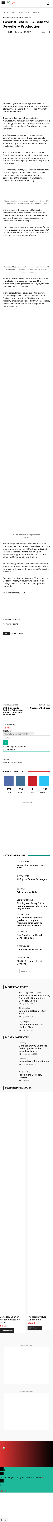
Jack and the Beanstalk (30, 949)
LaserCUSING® (17, 633)
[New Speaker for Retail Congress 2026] (9, 935)
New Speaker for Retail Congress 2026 (29, 936)
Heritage (22, 1058)
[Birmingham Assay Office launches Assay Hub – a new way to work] (9, 904)
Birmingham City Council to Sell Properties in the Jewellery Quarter (33, 1048)
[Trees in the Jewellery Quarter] (10, 1076)
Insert (4, 1520)
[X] (37, 4)
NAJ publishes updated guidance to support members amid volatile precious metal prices (29, 921)
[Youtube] (42, 4)
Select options (34, 1328)
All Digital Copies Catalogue (32, 879)
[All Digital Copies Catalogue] (9, 878)
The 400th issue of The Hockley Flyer (31, 1026)
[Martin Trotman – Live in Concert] (9, 961)
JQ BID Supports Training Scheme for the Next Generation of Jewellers (13, 711)
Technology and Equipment (29, 12)
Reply (4, 1491)
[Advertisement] (26, 679)
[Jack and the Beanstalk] (9, 948)
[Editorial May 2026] (9, 891)
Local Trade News (25, 900)
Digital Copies (23, 862)
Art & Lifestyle (24, 1072)
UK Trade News (23, 914)
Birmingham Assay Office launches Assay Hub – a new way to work (32, 906)
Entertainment (23, 946)
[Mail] (37, 1443)
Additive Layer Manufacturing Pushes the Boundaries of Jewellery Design (34, 998)
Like (9, 777)
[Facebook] (28, 4)
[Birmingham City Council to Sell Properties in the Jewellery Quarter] (10, 1047)
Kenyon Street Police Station (34, 1061)
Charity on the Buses (39, 708)
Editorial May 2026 (27, 892)
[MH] (5, 32)
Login (8, 727)
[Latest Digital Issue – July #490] (9, 865)
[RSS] (47, 1443)
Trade (12, 12)
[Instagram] (33, 4)
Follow (20, 777)
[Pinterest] (42, 1443)
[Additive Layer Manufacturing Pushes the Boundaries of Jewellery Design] (10, 997)
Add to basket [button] (7, 1331)
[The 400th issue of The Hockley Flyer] (10, 1026)
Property (22, 1043)
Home (5, 12)
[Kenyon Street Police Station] (10, 1062)
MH (11, 32)
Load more (25, 971)
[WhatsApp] (47, 1448)
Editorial (21, 889)
